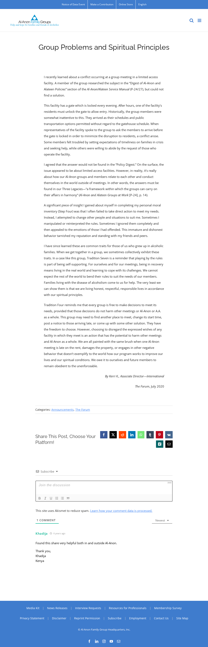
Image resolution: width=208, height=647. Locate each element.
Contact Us (161, 618)
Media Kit (32, 608)
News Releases (57, 608)
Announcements (62, 410)
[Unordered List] (62, 498)
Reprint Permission (87, 618)
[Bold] (39, 498)
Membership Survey (168, 608)
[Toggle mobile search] (192, 20)
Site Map (182, 618)
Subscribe (114, 618)
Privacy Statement (32, 618)
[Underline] (51, 498)
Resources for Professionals (127, 608)
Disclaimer (59, 618)
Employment (137, 618)
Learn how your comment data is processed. (121, 511)
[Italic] (45, 498)
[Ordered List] (57, 498)
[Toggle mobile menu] (200, 20)
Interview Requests (88, 608)
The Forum (82, 410)
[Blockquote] (68, 498)
